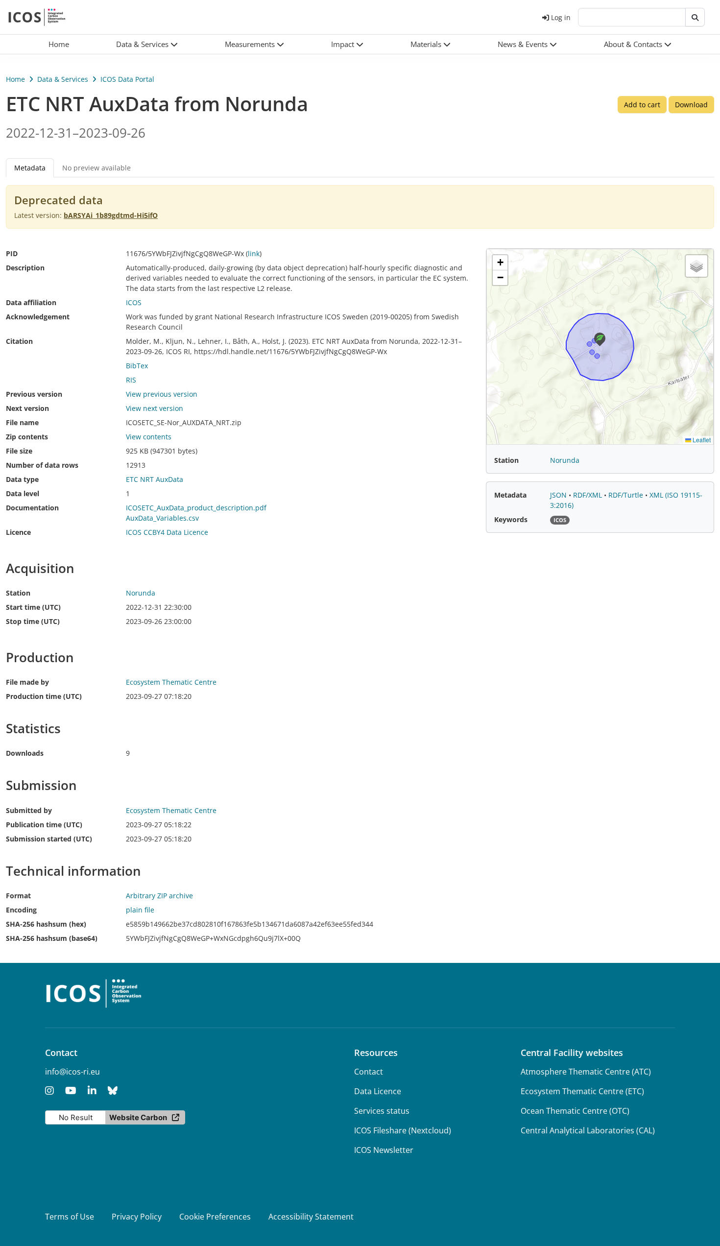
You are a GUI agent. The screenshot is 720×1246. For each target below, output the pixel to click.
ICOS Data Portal (127, 79)
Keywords (511, 519)
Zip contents (27, 436)
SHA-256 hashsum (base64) (51, 938)
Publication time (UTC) (44, 824)
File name (22, 422)
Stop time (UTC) (33, 621)
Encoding (21, 909)
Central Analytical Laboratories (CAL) (588, 1130)
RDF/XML (588, 495)
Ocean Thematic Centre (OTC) (575, 1110)
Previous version (34, 394)
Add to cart (642, 104)
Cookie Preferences (215, 1216)
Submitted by (29, 810)
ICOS (134, 302)
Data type (22, 479)
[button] (147, 44)
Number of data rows (42, 465)
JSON (559, 495)
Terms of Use (69, 1216)
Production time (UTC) (44, 696)
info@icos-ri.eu (72, 1071)
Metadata (510, 495)
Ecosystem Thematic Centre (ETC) (582, 1091)
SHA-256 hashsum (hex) (46, 924)
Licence (18, 532)
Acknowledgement (38, 316)
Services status (381, 1110)
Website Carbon (138, 1117)
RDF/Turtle (626, 495)
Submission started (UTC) (49, 838)
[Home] (37, 17)
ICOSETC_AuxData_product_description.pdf (196, 507)
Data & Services (62, 79)
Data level (22, 493)
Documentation (32, 507)
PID (12, 253)
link (254, 253)
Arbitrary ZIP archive (159, 895)
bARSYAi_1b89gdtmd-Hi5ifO (111, 215)
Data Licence (377, 1091)
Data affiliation (31, 302)
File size (19, 450)
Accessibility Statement (311, 1216)
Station (18, 593)
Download (691, 104)
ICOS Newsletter (383, 1150)
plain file (140, 909)
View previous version (161, 394)
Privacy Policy (137, 1216)
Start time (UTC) (33, 607)
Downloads (25, 753)
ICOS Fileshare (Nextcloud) (402, 1130)
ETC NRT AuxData (154, 479)
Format (18, 895)
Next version (27, 408)
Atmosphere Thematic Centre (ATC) (586, 1071)
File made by (27, 682)
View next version (154, 408)
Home (15, 79)
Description (25, 267)
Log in (561, 17)
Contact (368, 1071)
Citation (19, 341)
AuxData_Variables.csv (162, 518)
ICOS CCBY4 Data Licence (167, 532)
